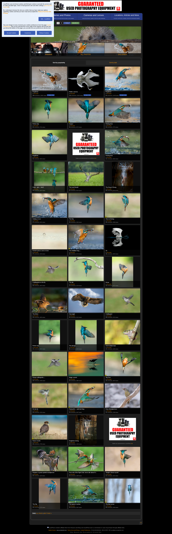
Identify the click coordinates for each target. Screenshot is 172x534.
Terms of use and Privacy (74, 530)
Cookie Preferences (85, 530)
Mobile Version (52, 530)
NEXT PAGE (48, 513)
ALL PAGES (39, 513)
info (95, 158)
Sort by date (113, 62)
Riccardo (36, 93)
